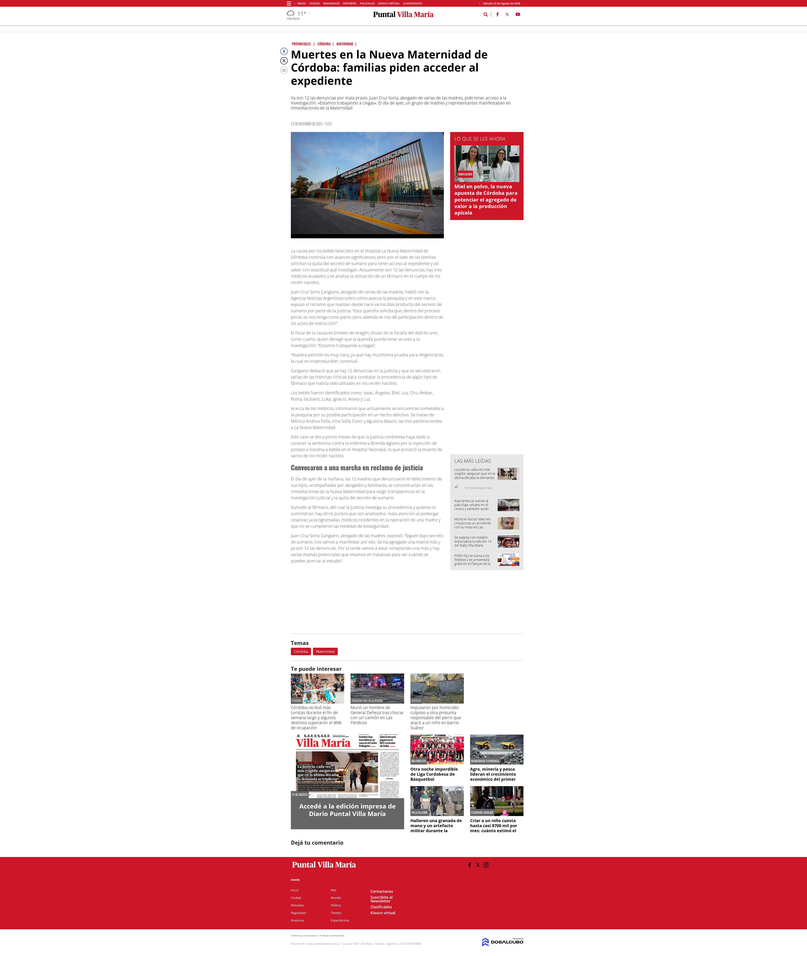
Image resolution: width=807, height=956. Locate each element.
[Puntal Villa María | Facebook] (497, 15)
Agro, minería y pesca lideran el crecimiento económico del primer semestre (493, 776)
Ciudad (314, 3)
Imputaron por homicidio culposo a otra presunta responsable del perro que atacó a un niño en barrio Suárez (435, 718)
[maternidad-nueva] (367, 185)
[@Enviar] (284, 70)
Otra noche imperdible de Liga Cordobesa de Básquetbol (434, 774)
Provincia (297, 920)
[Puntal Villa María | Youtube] (518, 15)
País (333, 890)
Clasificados (412, 3)
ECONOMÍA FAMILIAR (482, 812)
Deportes (349, 3)
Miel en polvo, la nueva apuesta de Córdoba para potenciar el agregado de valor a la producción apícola (486, 199)
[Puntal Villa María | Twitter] (507, 15)
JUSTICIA (416, 700)
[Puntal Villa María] (324, 867)
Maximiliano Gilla (481, 488)
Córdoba (301, 651)
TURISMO (297, 700)
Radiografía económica (485, 761)
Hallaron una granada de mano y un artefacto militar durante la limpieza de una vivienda (436, 828)
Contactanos (382, 891)
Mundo (336, 898)
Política (336, 905)
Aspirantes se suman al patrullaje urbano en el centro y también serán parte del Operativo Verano (474, 506)
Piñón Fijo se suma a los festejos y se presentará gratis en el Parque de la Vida (472, 561)
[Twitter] (284, 61)
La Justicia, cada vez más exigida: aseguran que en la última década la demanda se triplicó (474, 475)
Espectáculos (340, 920)
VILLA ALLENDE (419, 812)
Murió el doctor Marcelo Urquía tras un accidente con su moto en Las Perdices (472, 525)
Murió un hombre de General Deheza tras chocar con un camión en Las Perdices (377, 715)
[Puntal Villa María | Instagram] (486, 865)
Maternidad (325, 651)
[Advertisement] (486, 366)
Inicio (301, 3)
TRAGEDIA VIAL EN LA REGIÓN (367, 700)
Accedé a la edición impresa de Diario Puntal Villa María (347, 810)
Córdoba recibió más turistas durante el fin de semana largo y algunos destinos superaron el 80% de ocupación (316, 718)
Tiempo (336, 913)
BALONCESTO (418, 761)
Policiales (367, 3)
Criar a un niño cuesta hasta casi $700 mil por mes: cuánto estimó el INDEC (493, 828)
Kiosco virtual (389, 3)
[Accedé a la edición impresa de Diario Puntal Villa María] (347, 766)
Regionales (331, 3)
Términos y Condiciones (304, 935)
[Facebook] (284, 51)
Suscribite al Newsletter (382, 899)
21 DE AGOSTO (300, 794)
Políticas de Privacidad (332, 935)
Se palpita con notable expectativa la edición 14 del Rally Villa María (472, 541)
